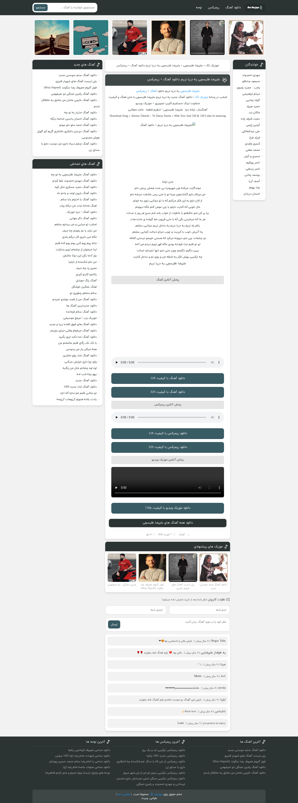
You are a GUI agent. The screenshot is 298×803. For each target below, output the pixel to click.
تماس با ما (123, 794)
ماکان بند (254, 113)
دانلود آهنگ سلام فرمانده (81, 312)
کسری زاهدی (252, 144)
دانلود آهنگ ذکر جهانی (83, 218)
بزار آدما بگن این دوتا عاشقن (80, 256)
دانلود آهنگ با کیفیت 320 (167, 392)
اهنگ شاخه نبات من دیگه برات (78, 206)
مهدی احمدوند (251, 75)
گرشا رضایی (253, 100)
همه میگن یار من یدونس (81, 349)
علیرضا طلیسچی (193, 65)
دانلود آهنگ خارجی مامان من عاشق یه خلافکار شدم (235, 773)
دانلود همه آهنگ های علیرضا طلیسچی (168, 523)
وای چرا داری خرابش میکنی (80, 362)
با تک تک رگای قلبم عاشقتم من (77, 343)
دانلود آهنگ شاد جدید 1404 (80, 387)
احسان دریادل (251, 194)
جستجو (40, 8)
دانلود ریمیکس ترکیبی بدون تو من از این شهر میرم (154, 773)
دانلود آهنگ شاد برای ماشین (80, 356)
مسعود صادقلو (251, 81)
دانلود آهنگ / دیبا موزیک (81, 212)
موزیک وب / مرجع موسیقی (79, 318)
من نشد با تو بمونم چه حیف (79, 231)
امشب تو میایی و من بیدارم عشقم (76, 224)
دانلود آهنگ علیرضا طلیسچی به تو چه (74, 175)
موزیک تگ (212, 65)
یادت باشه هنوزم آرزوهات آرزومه (77, 399)
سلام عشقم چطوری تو (83, 293)
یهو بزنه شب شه (87, 374)
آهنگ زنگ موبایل (86, 281)
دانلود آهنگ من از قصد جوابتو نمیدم (75, 299)
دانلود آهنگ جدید (86, 380)
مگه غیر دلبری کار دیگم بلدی (79, 237)
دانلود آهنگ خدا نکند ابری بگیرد (78, 337)
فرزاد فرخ (254, 138)
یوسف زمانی (252, 175)
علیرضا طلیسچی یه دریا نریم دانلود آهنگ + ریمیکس (183, 79)
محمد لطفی (252, 150)
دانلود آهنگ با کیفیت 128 (167, 378)
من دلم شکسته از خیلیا (83, 262)
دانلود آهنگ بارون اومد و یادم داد (77, 193)
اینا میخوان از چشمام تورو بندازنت (76, 250)
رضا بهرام (254, 188)
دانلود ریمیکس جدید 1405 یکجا (166, 756)
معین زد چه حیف (86, 268)
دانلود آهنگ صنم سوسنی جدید (78, 75)
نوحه (199, 7)
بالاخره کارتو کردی (86, 274)
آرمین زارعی (253, 125)
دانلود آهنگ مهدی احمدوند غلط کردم (75, 181)
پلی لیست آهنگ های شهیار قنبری (76, 81)
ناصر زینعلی (253, 169)
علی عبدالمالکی (251, 131)
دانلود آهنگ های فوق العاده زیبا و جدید (73, 324)
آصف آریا (254, 181)
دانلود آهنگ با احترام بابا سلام (79, 199)
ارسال (114, 624)
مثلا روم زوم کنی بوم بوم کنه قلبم (76, 243)
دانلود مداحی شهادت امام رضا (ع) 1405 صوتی (82, 756)
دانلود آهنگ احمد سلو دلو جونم (78, 125)
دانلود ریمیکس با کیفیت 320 (168, 447)
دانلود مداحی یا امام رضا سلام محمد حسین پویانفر (79, 761)
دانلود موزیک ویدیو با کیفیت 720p (167, 508)
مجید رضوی (244, 88)
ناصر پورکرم (253, 163)
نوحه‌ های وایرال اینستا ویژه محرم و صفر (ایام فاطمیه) (77, 773)
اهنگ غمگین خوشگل (84, 287)
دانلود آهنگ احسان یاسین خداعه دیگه (73, 119)
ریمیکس (213, 7)
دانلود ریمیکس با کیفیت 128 (168, 433)
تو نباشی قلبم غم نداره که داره (78, 393)
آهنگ (153, 91)
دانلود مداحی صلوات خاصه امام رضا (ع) (86, 767)
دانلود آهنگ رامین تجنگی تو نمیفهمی (74, 94)
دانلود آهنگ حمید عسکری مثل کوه (76, 187)
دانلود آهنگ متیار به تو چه (80, 113)
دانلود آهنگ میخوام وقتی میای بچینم (73, 331)
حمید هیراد (253, 106)
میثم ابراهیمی (251, 94)
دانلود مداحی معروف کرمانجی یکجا (89, 750)
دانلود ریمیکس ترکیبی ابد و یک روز (163, 750)
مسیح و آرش (252, 156)
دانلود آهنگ (233, 7)
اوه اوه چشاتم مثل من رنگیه (80, 368)
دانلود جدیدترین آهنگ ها (81, 306)
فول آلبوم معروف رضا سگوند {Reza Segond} (70, 88)
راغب (257, 88)
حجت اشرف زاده (250, 119)
